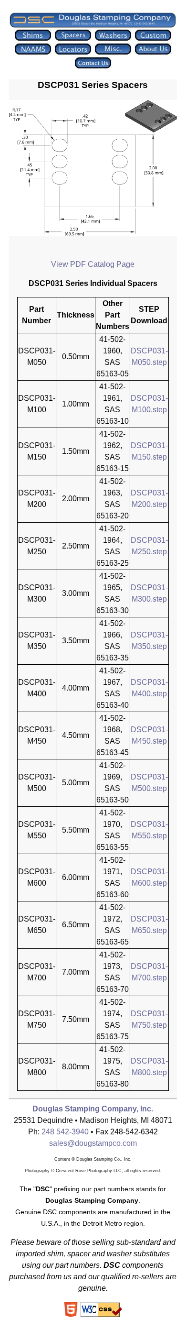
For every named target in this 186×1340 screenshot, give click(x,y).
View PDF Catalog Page (92, 264)
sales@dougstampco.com (93, 1143)
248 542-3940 (65, 1132)
